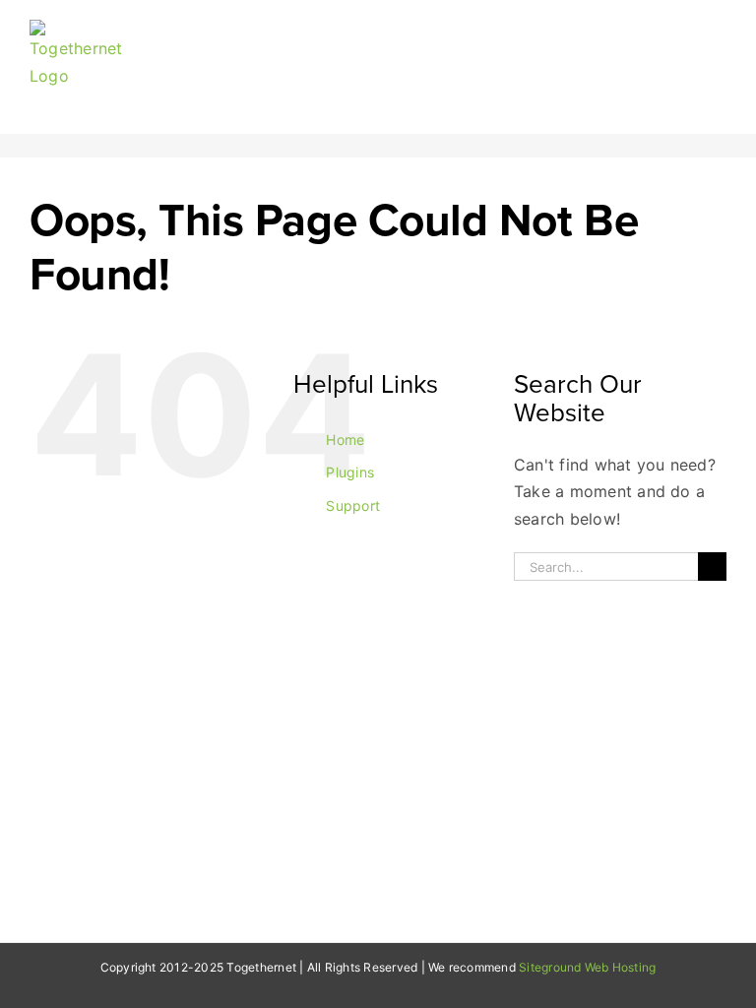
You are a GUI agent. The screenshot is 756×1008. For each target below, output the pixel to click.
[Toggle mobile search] (683, 30)
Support (353, 505)
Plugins (350, 472)
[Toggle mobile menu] (718, 30)
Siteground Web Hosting (587, 967)
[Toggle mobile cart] (647, 30)
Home (345, 439)
